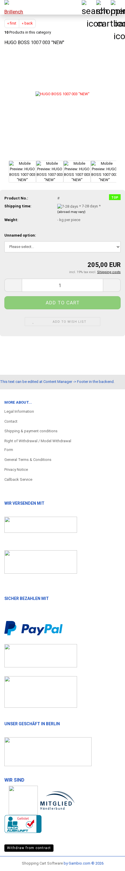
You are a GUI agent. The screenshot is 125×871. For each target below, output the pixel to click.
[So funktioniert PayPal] (33, 627)
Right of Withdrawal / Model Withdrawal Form (37, 445)
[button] (13, 285)
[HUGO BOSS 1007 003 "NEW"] (62, 105)
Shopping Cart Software (42, 863)
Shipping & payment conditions (31, 431)
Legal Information (19, 411)
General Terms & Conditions (27, 459)
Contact (10, 421)
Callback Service (18, 479)
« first (11, 23)
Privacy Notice (16, 469)
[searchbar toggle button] (88, 7)
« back (27, 23)
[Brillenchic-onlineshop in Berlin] (11, 7)
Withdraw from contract (29, 848)
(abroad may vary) (71, 212)
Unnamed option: (20, 235)
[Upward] (109, 860)
